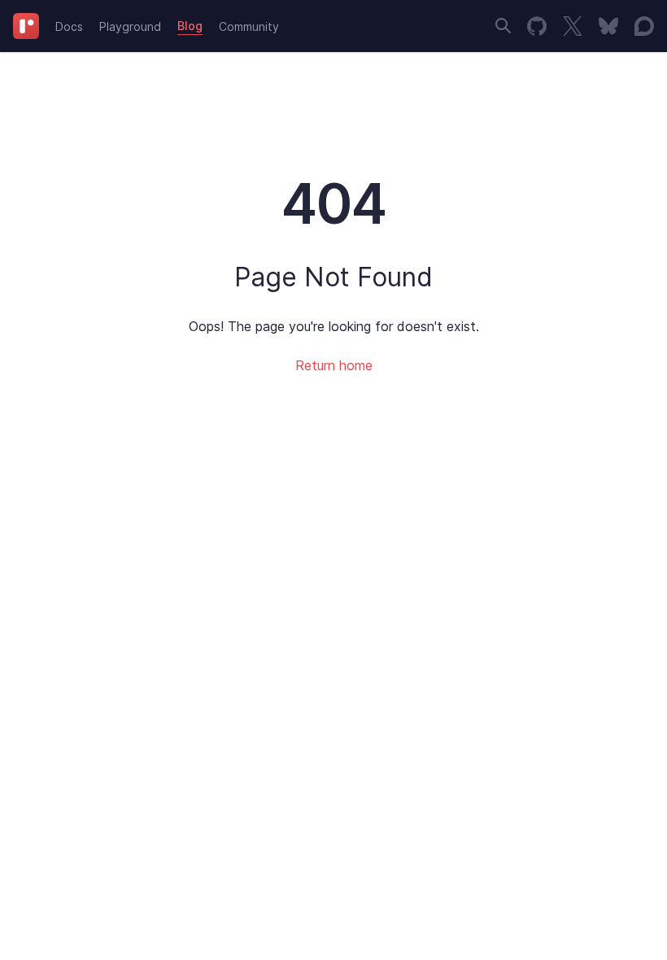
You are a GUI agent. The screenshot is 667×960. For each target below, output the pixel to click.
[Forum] (644, 26)
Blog (190, 26)
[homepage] (26, 26)
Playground (130, 26)
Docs (69, 26)
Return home (334, 365)
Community (249, 26)
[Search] (503, 25)
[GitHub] (537, 26)
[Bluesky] (608, 26)
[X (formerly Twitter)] (572, 26)
